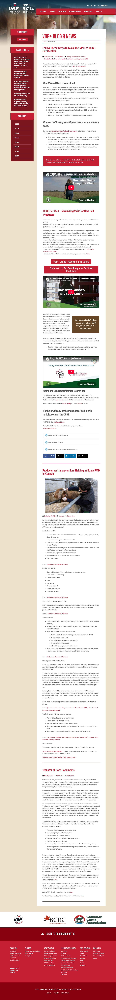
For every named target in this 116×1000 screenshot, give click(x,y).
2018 (17, 151)
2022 (17, 142)
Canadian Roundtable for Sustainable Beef (55, 59)
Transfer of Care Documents (58, 770)
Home (44, 41)
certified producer (79, 59)
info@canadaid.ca (59, 422)
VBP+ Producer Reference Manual (52, 751)
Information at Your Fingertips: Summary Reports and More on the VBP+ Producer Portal (21, 103)
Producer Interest (80, 57)
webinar (79, 404)
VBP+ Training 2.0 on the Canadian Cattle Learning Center (59, 757)
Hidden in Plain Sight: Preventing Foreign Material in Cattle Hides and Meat (21, 74)
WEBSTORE (104, 6)
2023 (17, 138)
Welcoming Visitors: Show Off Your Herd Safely (22, 95)
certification (70, 59)
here (88, 254)
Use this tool (59, 400)
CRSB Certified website (78, 66)
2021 (17, 147)
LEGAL (49, 993)
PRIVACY (56, 993)
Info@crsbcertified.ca (49, 428)
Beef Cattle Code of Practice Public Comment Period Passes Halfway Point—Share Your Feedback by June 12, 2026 (22, 62)
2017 (17, 156)
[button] (43, 11)
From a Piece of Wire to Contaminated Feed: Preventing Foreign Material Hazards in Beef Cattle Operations (22, 86)
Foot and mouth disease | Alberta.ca (57, 564)
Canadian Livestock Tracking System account (64, 131)
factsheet (65, 404)
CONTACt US (65, 993)
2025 (17, 129)
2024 (17, 133)
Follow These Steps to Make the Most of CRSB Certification (68, 49)
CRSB (86, 59)
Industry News (71, 57)
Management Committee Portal (14, 970)
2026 (17, 124)
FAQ (69, 404)
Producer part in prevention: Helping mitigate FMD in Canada (71, 472)
